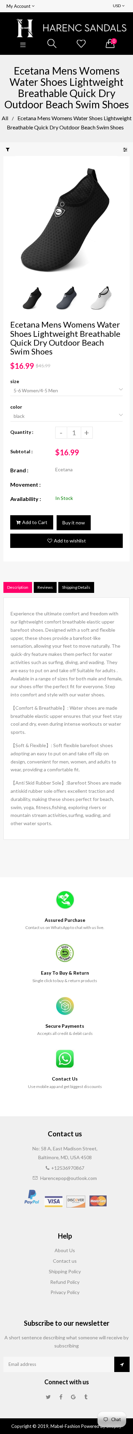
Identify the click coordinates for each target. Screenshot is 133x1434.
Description (17, 587)
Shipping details (76, 587)
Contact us (65, 1261)
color (16, 407)
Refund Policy (64, 1282)
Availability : (25, 498)
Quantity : (21, 432)
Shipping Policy (65, 1271)
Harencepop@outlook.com (68, 1178)
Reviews (45, 587)
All (5, 118)
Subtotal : (21, 451)
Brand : (19, 470)
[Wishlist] (81, 43)
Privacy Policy (64, 1292)
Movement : (25, 484)
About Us (65, 1250)
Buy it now (73, 522)
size (14, 381)
